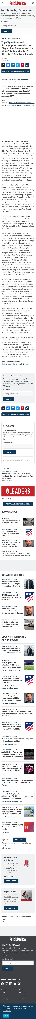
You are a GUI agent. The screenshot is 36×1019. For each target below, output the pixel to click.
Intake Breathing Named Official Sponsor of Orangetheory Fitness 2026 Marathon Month (17, 783)
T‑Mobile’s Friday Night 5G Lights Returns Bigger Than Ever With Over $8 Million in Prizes (12, 768)
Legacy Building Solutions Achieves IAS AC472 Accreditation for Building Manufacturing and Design (11, 796)
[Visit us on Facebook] (2, 984)
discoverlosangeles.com (10, 364)
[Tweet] (18, 65)
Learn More (11, 881)
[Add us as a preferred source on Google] (27, 65)
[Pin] (22, 65)
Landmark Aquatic (11, 703)
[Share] (8, 65)
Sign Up (6, 31)
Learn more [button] (7, 1011)
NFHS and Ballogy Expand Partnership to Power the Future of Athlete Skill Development (11, 726)
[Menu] (2, 3)
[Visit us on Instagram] (6, 984)
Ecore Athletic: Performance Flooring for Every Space (10, 521)
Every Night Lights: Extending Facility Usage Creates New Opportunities (12, 665)
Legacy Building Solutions (13, 801)
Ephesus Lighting (11, 744)
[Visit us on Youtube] (15, 984)
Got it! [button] (6, 1015)
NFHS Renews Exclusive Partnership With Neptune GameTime (10, 533)
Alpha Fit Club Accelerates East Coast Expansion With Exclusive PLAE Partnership (12, 754)
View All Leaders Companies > (18, 504)
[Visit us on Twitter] (19, 984)
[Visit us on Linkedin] (10, 984)
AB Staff (4, 59)
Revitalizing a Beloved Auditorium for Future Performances (9, 624)
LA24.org (24, 364)
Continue (9, 452)
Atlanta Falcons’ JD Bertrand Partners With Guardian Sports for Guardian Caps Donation (16, 554)
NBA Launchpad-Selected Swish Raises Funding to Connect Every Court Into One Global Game (17, 476)
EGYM (7, 832)
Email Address (6, 22)
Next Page (19, 840)
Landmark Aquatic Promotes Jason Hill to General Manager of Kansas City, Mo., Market (11, 544)
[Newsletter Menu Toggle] (33, 3)
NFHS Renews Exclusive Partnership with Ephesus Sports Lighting (17, 740)
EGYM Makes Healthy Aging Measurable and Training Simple (12, 827)
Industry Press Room (10, 38)
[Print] (3, 65)
